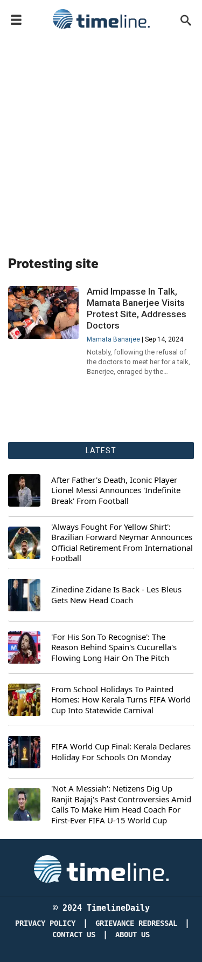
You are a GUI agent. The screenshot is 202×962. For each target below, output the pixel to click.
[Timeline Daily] (101, 19)
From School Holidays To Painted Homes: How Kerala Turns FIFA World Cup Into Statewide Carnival (121, 699)
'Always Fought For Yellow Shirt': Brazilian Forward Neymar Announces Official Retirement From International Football (122, 543)
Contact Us (73, 934)
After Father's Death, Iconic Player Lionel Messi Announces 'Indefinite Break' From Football (115, 490)
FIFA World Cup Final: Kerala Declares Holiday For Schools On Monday (121, 751)
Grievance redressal (136, 923)
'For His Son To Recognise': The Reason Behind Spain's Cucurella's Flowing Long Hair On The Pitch (114, 647)
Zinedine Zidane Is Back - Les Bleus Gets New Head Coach (116, 594)
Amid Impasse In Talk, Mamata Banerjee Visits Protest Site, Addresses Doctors (136, 308)
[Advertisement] (101, 140)
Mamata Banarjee (113, 339)
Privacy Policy (45, 923)
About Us (132, 934)
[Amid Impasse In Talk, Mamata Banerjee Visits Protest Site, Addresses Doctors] (43, 312)
